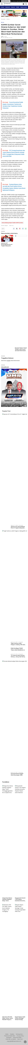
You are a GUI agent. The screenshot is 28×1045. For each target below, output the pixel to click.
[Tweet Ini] (17, 229)
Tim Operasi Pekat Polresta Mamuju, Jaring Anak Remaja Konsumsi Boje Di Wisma (18, 656)
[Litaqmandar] (7, 4)
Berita (2, 22)
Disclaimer (8, 1037)
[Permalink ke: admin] (2, 37)
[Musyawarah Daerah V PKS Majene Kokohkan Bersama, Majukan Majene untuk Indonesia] (20, 841)
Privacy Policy (20, 1036)
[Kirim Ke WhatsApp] (26, 229)
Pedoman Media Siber (9, 1036)
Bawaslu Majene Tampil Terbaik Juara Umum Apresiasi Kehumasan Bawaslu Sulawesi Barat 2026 (21, 349)
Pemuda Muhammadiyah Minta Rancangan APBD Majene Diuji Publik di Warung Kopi (18, 774)
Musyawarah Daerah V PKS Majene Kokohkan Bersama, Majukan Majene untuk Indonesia (20, 899)
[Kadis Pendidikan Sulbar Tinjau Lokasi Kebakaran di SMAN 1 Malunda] (6, 649)
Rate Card (20, 1039)
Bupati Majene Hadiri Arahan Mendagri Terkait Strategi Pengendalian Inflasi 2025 (20, 1018)
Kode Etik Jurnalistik (11, 1039)
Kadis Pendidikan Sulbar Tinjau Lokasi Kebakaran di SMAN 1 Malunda (17, 649)
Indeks (7, 1034)
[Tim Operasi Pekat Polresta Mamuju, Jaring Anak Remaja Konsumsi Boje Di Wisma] (6, 656)
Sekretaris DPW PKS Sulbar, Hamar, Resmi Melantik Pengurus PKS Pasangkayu (7, 1018)
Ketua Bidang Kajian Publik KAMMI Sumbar (12, 222)
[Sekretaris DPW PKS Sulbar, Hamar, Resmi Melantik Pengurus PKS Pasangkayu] (7, 959)
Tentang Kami (19, 1034)
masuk (8, 360)
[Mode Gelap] (23, 4)
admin (5, 36)
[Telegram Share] (23, 229)
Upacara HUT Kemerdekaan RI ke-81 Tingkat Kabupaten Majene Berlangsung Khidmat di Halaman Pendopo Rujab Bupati (6, 244)
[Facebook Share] (14, 229)
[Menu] (2, 4)
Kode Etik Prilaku (17, 1037)
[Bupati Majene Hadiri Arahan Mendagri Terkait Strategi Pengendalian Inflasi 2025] (20, 959)
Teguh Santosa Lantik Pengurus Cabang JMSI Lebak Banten (18, 644)
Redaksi (12, 1034)
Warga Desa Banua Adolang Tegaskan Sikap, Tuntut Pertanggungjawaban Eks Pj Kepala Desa (7, 899)
